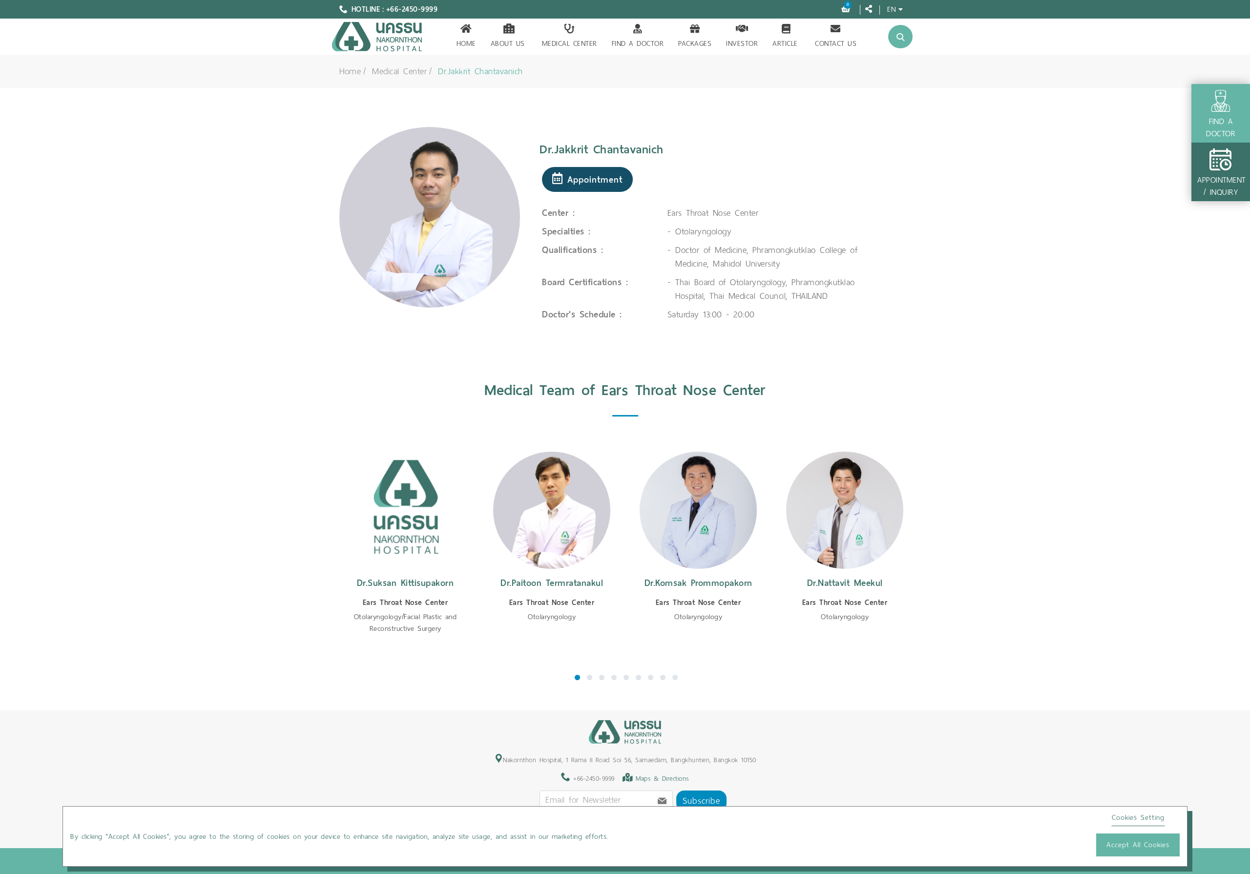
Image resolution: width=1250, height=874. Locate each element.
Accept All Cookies (1137, 844)
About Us (508, 43)
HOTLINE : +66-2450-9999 (395, 9)
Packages (694, 43)
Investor (742, 43)
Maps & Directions (662, 778)
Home (466, 43)
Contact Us (835, 43)
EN (891, 9)
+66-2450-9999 (592, 778)
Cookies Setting (1138, 817)
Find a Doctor (638, 43)
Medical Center (569, 43)
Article (785, 43)
